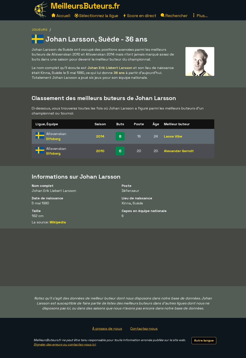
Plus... (202, 15)
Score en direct (141, 15)
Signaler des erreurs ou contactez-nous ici (65, 344)
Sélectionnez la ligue (98, 15)
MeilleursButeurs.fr (85, 6)
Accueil (62, 15)
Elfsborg (53, 139)
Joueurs (40, 30)
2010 (100, 151)
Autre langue (204, 340)
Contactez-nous (144, 328)
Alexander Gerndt (179, 151)
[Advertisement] (123, 257)
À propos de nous (107, 328)
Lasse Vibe (173, 136)
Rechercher (176, 15)
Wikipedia (58, 222)
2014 (100, 136)
